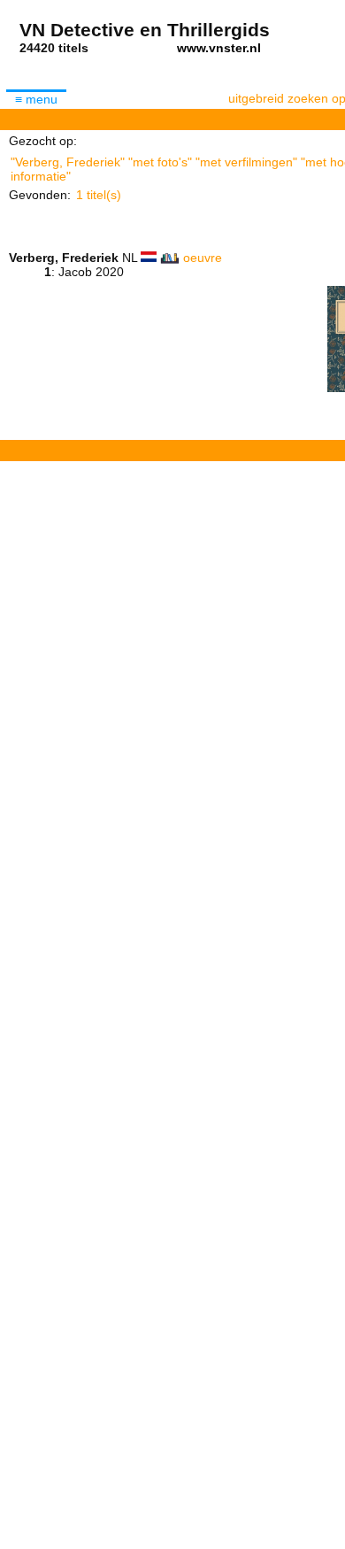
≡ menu (36, 99)
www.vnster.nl (219, 48)
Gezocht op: (43, 141)
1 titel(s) (98, 195)
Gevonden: (40, 195)
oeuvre (202, 257)
